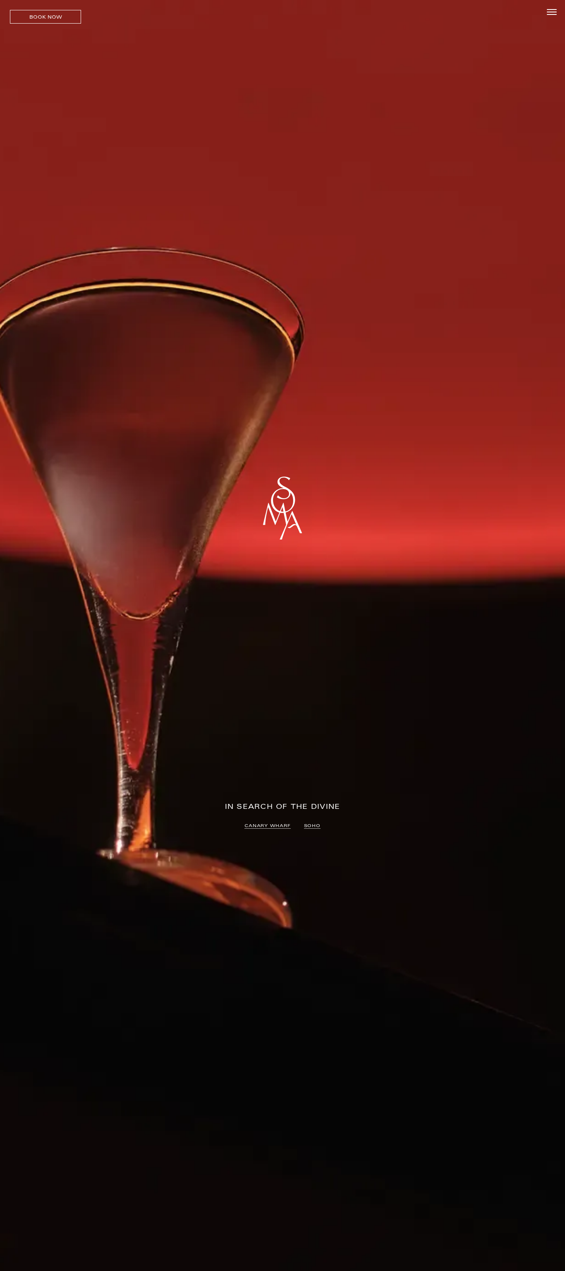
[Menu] (552, 12)
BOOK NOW (45, 17)
